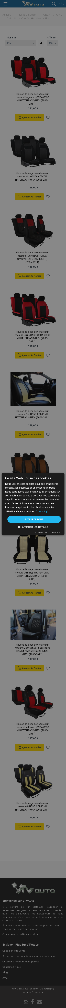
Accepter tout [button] (34, 519)
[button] (33, 527)
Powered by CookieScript (48, 532)
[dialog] (33, 504)
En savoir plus (43, 511)
